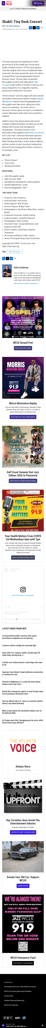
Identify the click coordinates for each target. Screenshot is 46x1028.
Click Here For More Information (23, 481)
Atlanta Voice (23, 766)
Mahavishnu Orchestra (34, 133)
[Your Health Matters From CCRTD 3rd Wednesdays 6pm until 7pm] (23, 510)
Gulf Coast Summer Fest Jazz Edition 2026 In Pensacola (23, 474)
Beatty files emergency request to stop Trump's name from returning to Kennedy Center (22, 692)
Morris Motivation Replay (23, 403)
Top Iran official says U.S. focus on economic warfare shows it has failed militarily (22, 702)
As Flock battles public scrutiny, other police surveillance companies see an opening (19, 637)
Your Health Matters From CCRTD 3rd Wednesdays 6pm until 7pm (23, 537)
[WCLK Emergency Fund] (23, 924)
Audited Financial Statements (14, 1000)
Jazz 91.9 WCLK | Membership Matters (23, 9)
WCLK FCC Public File (11, 1005)
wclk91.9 (37, 619)
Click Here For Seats (23, 348)
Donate (39, 3)
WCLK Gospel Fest (23, 342)
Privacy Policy (8, 996)
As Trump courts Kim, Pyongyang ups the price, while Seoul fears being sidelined (22, 721)
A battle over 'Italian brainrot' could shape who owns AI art (22, 663)
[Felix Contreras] (7, 270)
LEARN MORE (23, 886)
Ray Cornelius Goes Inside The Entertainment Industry (23, 822)
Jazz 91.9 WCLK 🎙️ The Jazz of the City (17, 619)
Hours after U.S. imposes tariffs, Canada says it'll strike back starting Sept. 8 (21, 654)
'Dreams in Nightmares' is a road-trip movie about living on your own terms (21, 683)
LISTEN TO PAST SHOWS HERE (23, 832)
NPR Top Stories (14, 252)
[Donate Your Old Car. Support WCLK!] (23, 856)
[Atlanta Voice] (23, 746)
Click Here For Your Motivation (23, 417)
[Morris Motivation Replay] (23, 378)
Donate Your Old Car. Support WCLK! (23, 879)
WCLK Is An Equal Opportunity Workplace (18, 991)
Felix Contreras (14, 26)
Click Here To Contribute (23, 963)
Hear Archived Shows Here (23, 557)
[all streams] (43, 1025)
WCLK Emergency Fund (23, 957)
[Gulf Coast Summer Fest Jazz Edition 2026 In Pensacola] (23, 446)
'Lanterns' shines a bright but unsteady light (19, 645)
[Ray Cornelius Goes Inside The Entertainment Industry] (23, 797)
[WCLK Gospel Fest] (23, 317)
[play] (3, 1025)
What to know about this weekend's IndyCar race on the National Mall (22, 712)
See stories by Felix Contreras (26, 283)
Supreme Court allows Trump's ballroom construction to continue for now (22, 673)
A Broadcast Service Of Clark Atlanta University (20, 987)
